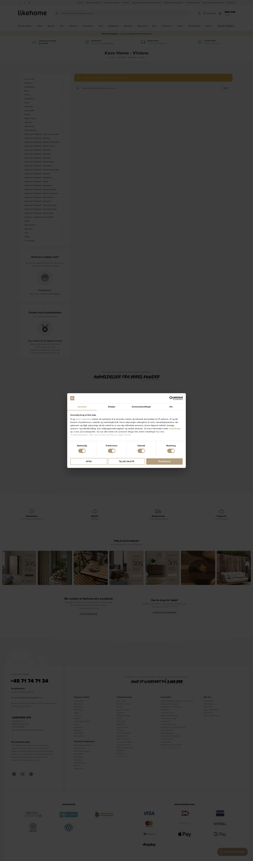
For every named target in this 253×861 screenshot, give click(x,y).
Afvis (89, 461)
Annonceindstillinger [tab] (141, 406)
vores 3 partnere (84, 419)
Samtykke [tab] (82, 406)
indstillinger (175, 428)
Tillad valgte (126, 461)
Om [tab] (171, 406)
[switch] (111, 451)
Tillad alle (164, 461)
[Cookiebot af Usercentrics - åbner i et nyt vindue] (171, 398)
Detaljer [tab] (111, 406)
